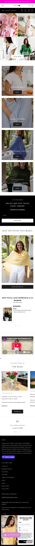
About (3, 480)
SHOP (17, 92)
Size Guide (4, 474)
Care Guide (5, 471)
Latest (3, 483)
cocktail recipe (7, 393)
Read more (4, 405)
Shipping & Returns (7, 469)
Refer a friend (5, 486)
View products (17, 287)
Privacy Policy (5, 488)
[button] (16, 326)
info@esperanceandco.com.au (10, 497)
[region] (17, 424)
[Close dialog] (32, 517)
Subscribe (17, 220)
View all (17, 411)
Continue (25, 541)
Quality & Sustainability (8, 477)
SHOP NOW (17, 56)
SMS (20, 527)
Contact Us (5, 466)
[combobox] (20, 530)
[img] (17, 300)
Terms (26, 538)
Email (20, 522)
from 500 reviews (17, 302)
